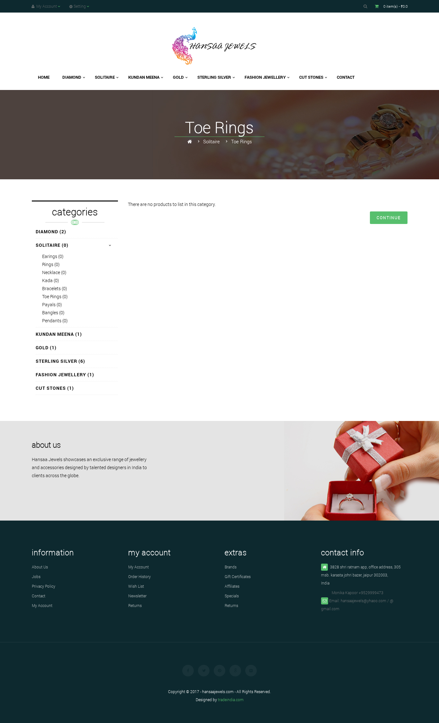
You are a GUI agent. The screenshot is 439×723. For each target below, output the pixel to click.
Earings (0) (52, 256)
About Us (40, 566)
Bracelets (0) (54, 288)
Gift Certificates (238, 576)
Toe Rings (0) (54, 296)
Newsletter (137, 595)
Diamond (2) (51, 231)
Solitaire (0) (52, 245)
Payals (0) (52, 304)
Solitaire (211, 141)
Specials (232, 595)
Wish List (136, 586)
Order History (139, 576)
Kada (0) (50, 280)
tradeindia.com (231, 699)
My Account (42, 605)
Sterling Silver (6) (60, 361)
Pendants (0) (54, 320)
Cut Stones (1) (55, 388)
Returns (135, 605)
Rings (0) (50, 264)
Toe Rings (241, 141)
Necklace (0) (54, 272)
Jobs (36, 576)
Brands (231, 566)
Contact (38, 595)
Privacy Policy (43, 586)
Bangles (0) (53, 312)
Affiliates (232, 586)
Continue (389, 217)
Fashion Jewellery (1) (65, 374)
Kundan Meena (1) (59, 334)
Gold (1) (46, 347)
